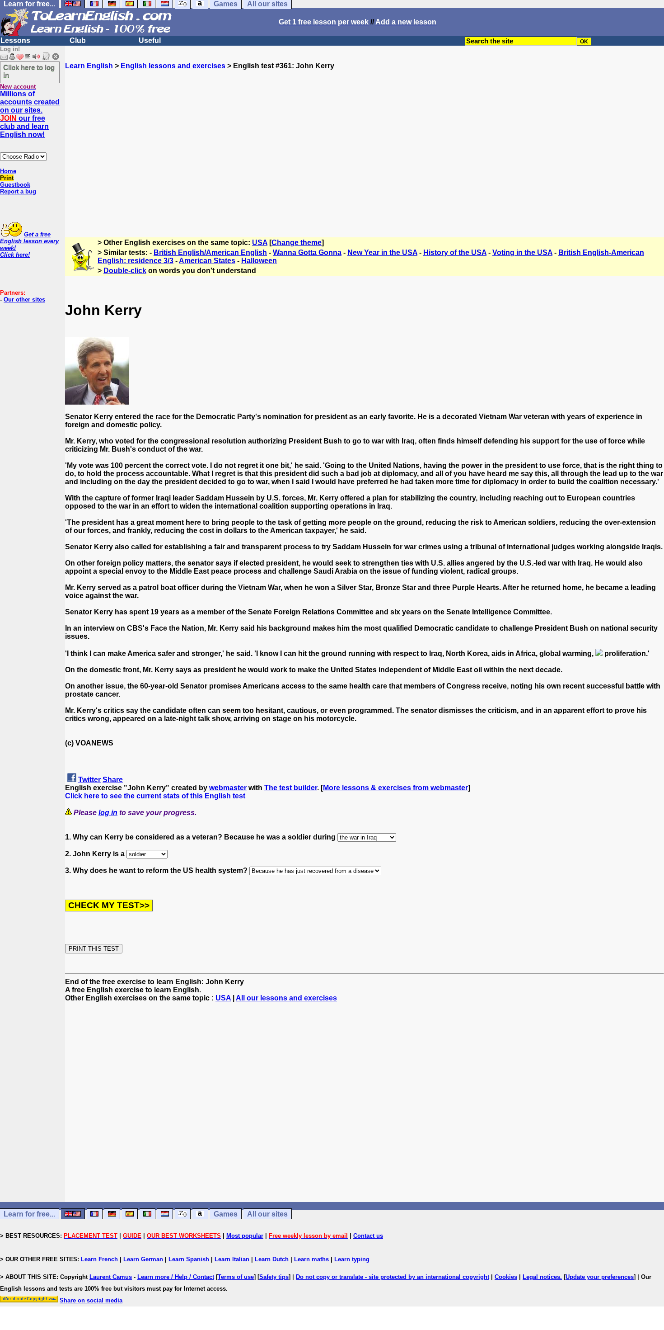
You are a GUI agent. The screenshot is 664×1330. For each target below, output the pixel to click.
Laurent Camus (110, 1276)
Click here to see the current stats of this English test (155, 796)
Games (226, 1214)
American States (207, 260)
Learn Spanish (188, 1259)
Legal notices (541, 1276)
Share (113, 779)
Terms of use (236, 1276)
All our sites (267, 1214)
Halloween (259, 260)
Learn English (89, 66)
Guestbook (15, 184)
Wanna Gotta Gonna (307, 252)
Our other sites (24, 299)
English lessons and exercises (173, 66)
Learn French (99, 1259)
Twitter (89, 779)
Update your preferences (600, 1276)
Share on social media (91, 1300)
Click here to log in (29, 71)
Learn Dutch (272, 1259)
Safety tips (274, 1276)
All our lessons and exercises (286, 998)
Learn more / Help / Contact (175, 1276)
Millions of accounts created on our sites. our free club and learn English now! (30, 114)
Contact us (368, 1235)
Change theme (296, 242)
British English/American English (210, 252)
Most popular (244, 1235)
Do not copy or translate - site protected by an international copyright (392, 1276)
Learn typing (351, 1259)
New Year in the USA (382, 252)
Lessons (15, 40)
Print (7, 178)
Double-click (124, 270)
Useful (150, 40)
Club (78, 40)
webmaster (228, 788)
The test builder (290, 788)
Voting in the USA (522, 252)
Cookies (506, 1276)
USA (259, 242)
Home (8, 171)
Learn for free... (29, 1214)
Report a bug (18, 191)
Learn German (143, 1259)
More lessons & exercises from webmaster (395, 788)
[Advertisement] (365, 149)
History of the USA (454, 252)
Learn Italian (232, 1259)
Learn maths (311, 1259)
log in (107, 812)
